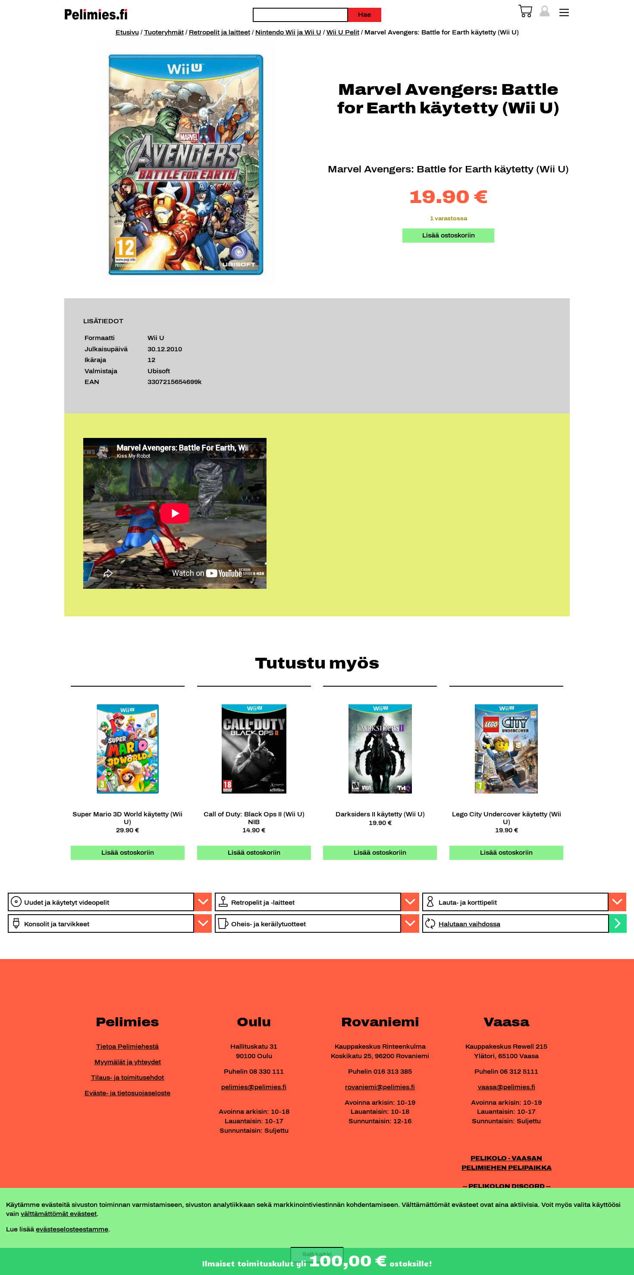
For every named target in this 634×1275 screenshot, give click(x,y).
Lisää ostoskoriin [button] (127, 852)
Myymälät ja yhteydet (127, 1062)
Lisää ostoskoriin (448, 235)
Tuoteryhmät (164, 32)
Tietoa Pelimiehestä (127, 1046)
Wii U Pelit (342, 32)
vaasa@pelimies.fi (506, 1087)
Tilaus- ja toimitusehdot (127, 1077)
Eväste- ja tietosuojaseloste (127, 1093)
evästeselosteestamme (72, 1229)
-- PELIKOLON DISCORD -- (506, 1186)
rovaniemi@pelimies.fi (380, 1087)
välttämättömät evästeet (59, 1213)
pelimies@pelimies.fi (253, 1087)
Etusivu (127, 32)
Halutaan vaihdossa (469, 924)
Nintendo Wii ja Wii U (288, 32)
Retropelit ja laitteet (219, 32)
